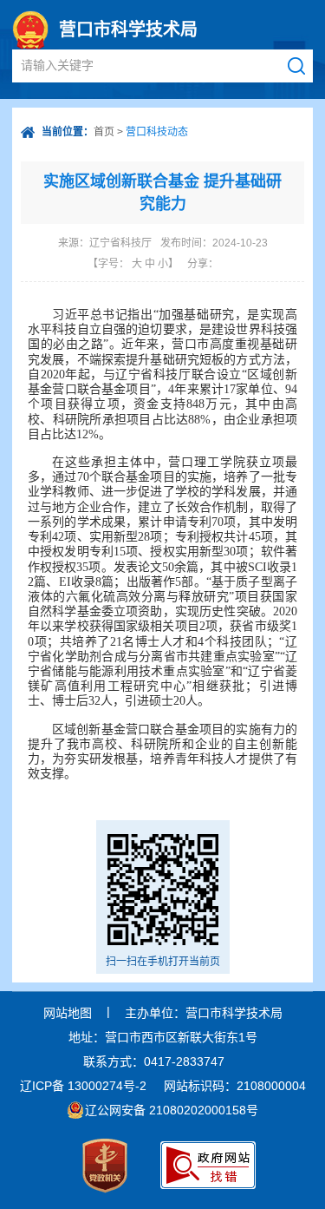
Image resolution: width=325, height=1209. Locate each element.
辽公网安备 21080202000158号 (171, 1110)
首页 (104, 132)
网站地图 (67, 1013)
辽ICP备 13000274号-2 (83, 1086)
